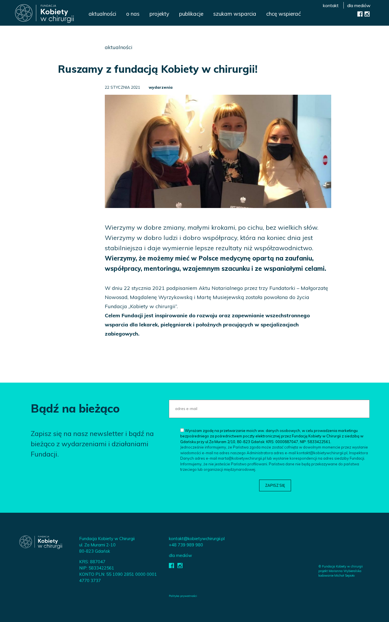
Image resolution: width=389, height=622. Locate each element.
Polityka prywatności (183, 596)
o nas (133, 13)
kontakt (331, 5)
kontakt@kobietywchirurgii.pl (197, 538)
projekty (159, 13)
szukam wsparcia (234, 13)
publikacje (191, 13)
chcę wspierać (283, 13)
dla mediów (358, 5)
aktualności (102, 13)
